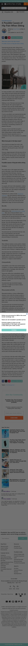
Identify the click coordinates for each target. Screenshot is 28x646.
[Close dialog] (26, 314)
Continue (14, 330)
